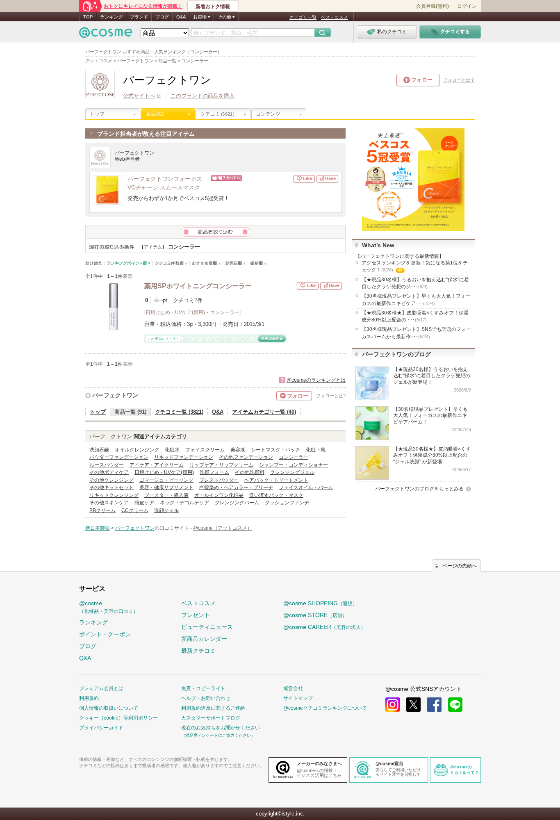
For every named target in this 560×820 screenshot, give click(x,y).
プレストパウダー (219, 480)
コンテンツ (268, 114)
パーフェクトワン (115, 395)
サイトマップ (298, 698)
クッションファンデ (287, 503)
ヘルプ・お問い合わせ (205, 698)
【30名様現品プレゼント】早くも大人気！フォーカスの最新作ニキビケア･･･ (416, 299)
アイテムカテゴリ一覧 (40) (264, 412)
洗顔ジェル (166, 510)
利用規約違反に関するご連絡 (213, 708)
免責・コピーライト (203, 688)
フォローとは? (331, 395)
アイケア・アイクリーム (157, 465)
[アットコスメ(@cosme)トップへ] (105, 35)
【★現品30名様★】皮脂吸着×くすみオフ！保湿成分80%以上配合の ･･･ (415, 316)
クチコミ (217, 114)
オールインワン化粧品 (219, 495)
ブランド (139, 16)
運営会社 (293, 688)
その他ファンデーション (246, 457)
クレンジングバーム (237, 503)
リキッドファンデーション (183, 457)
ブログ (162, 16)
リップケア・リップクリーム (221, 465)
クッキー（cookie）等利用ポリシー (118, 718)
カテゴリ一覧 (302, 17)
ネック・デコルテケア (184, 503)
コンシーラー (224, 312)
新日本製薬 (97, 528)
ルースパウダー (106, 465)
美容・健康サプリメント (166, 487)
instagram (392, 704)
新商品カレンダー (204, 639)
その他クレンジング (111, 480)
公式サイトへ (139, 96)
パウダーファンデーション (118, 457)
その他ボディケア (109, 472)
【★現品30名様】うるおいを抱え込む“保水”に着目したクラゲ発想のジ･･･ (415, 283)
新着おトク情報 (213, 6)
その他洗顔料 (249, 472)
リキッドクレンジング (114, 495)
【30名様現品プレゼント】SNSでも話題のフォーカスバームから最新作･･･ (416, 332)
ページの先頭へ (459, 566)
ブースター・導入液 (166, 495)
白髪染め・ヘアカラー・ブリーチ (236, 487)
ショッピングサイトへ (252, 178)
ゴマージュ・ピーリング (166, 480)
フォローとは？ (459, 79)
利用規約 (89, 698)
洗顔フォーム (214, 472)
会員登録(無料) (432, 6)
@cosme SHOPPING (320, 603)
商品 (155, 114)
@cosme (108, 607)
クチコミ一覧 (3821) (179, 412)
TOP (88, 16)
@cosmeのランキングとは (316, 380)
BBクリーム (102, 510)
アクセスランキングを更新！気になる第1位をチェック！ (415, 267)
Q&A (181, 16)
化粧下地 (316, 450)
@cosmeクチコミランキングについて (325, 708)
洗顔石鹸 (99, 450)
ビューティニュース (207, 627)
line (455, 704)
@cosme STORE (315, 615)
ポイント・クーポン (105, 634)
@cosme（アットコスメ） (222, 528)
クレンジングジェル (292, 472)
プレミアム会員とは (101, 688)
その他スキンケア (109, 503)
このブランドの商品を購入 (202, 96)
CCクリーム (134, 510)
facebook (434, 704)
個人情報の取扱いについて (108, 708)
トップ (97, 114)
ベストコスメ (334, 17)
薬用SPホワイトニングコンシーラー (198, 285)
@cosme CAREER (324, 627)
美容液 (237, 450)
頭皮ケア (144, 503)
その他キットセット (111, 487)
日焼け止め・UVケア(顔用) (175, 312)
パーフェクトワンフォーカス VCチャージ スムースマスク (167, 183)
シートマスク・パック (275, 450)
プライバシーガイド (101, 728)
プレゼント (195, 615)
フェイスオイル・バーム (306, 487)
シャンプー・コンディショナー (293, 465)
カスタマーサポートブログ (210, 718)
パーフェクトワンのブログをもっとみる (419, 489)
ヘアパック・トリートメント (276, 480)
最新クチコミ (198, 650)
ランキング (111, 16)
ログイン (467, 6)
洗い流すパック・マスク (276, 495)
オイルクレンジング (137, 450)
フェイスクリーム (205, 450)
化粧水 (172, 450)
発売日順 (235, 263)
